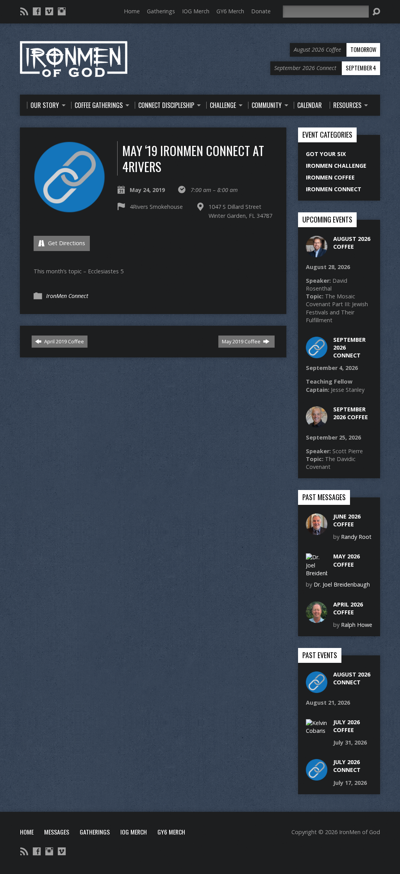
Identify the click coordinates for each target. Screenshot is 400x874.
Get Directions (65, 243)
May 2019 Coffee (242, 341)
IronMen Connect (67, 296)
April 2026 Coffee (348, 608)
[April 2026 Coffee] (316, 618)
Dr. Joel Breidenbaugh (342, 584)
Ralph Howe (356, 624)
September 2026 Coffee (350, 413)
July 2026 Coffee (346, 726)
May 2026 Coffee (346, 560)
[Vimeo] (49, 11)
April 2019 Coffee (63, 341)
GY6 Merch (230, 11)
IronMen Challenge (336, 165)
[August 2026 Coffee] (316, 253)
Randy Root (356, 536)
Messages (56, 831)
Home (132, 11)
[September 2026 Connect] (316, 354)
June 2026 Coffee (347, 520)
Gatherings (161, 11)
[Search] (376, 12)
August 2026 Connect (351, 678)
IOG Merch (195, 11)
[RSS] (24, 11)
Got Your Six (326, 154)
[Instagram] (62, 11)
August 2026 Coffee (351, 242)
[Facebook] (37, 11)
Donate (261, 11)
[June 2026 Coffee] (316, 531)
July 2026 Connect (347, 765)
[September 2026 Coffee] (316, 423)
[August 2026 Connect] (316, 689)
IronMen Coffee (330, 177)
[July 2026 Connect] (316, 776)
